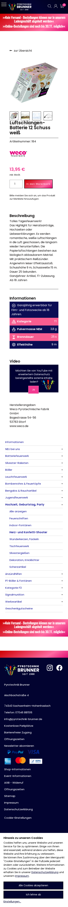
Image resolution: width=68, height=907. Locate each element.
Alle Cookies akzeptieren (33, 885)
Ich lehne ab (33, 894)
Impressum (22, 876)
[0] (61, 6)
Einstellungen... (12, 901)
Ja (33, 389)
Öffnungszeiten (14, 739)
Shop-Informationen (17, 769)
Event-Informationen (17, 776)
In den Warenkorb (38, 183)
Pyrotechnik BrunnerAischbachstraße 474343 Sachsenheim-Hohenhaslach (27, 695)
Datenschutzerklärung (44, 872)
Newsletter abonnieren (19, 746)
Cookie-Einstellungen (18, 818)
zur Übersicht (23, 51)
